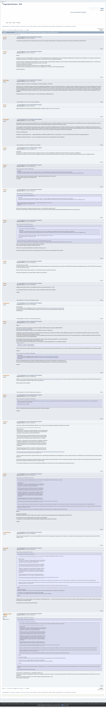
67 (24, 30)
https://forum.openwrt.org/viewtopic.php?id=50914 (54, 308)
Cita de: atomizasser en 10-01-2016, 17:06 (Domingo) (26, 353)
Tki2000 (53, 26)
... (6, 30)
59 (20, 30)
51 (11, 30)
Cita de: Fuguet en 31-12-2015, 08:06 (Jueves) (25, 193)
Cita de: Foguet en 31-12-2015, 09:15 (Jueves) (25, 224)
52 (12, 30)
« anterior (98, 28)
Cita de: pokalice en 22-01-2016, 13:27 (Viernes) (25, 477)
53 (13, 30)
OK (62, 705)
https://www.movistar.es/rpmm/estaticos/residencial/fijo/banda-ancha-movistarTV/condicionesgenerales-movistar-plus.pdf (40, 451)
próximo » (102, 28)
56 (17, 30)
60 (21, 30)
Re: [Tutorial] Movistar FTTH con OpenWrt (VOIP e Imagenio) (29, 36)
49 (9, 30)
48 (8, 30)
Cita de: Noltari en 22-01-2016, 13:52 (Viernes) (26, 619)
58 (19, 30)
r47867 (53, 287)
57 (18, 30)
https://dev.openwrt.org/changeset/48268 (24, 329)
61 (22, 30)
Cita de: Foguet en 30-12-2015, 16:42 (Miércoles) (25, 168)
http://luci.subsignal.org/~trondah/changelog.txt (49, 379)
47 (7, 30)
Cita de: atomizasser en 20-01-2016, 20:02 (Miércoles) (26, 398)
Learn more (66, 705)
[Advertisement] (53, 19)
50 (10, 30)
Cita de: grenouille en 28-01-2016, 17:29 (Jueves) (25, 617)
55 (16, 30)
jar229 (50, 26)
